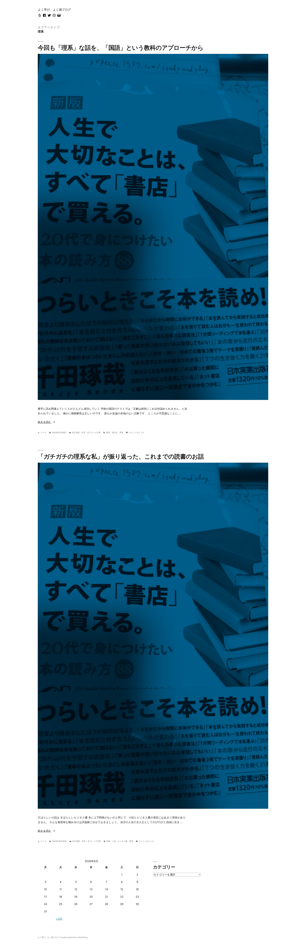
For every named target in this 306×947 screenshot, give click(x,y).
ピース (43, 432)
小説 (114, 841)
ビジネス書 (122, 841)
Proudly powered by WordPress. (74, 937)
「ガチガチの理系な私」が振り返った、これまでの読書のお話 (121, 456)
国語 (108, 432)
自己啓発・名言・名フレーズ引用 (86, 432)
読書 (108, 841)
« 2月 (59, 918)
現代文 (114, 432)
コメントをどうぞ (136, 432)
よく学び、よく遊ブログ (54, 9)
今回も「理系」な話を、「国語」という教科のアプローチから (120, 47)
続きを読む (44, 422)
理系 (121, 432)
